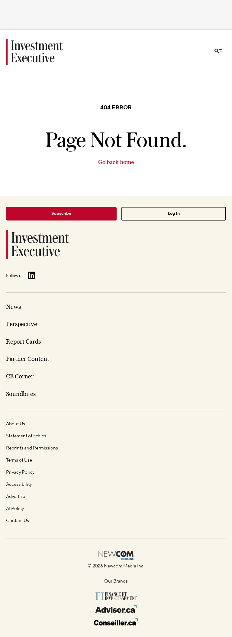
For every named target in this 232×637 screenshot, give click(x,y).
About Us (15, 424)
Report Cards (23, 341)
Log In (174, 213)
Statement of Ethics (26, 436)
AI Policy (15, 508)
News (13, 306)
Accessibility (19, 484)
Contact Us (17, 521)
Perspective (21, 324)
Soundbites (21, 393)
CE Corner (20, 376)
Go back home (116, 162)
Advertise (15, 496)
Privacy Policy (20, 472)
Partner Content (27, 358)
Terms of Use (19, 460)
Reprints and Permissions (32, 448)
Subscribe (61, 213)
